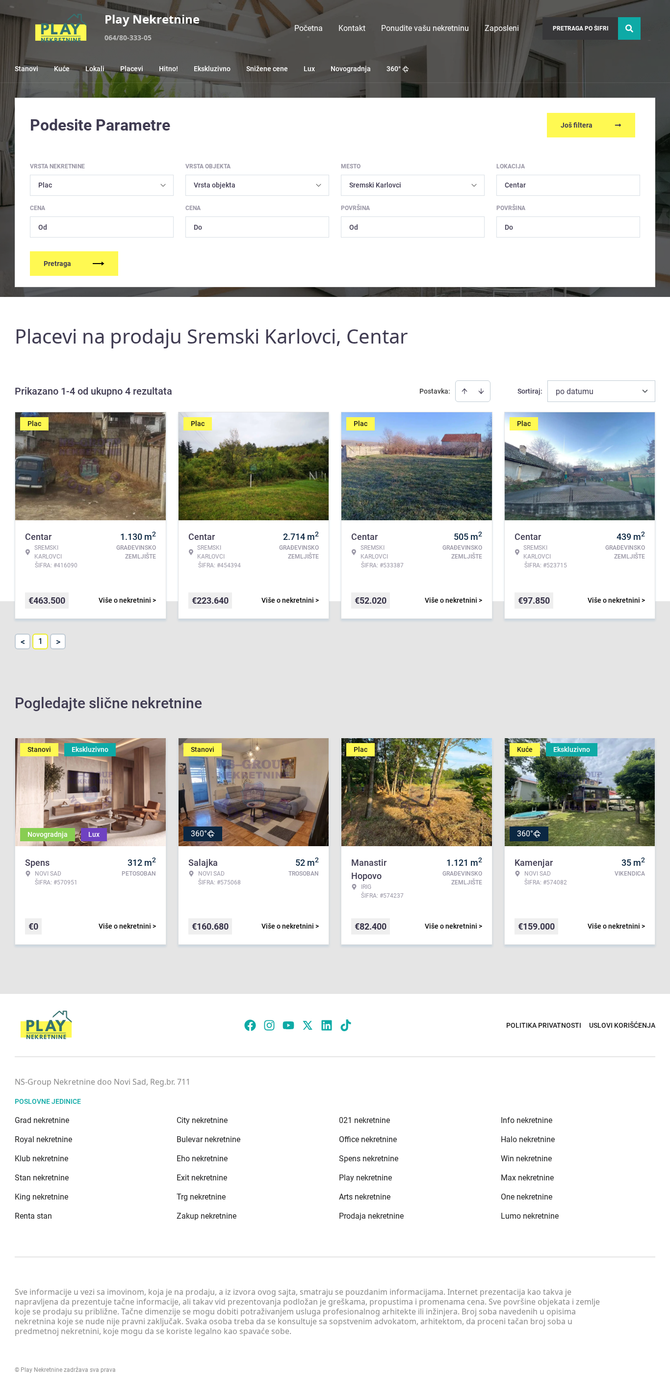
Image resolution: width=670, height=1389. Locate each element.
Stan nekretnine (42, 1177)
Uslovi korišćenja (622, 1025)
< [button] (23, 642)
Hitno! (168, 69)
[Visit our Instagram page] (269, 1025)
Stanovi (26, 69)
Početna (308, 28)
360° (394, 69)
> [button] (58, 642)
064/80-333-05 (128, 37)
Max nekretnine (527, 1177)
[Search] (629, 28)
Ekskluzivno (212, 69)
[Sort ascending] (464, 391)
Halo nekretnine (528, 1139)
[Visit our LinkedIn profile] (327, 1025)
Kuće (62, 69)
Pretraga (57, 263)
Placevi (131, 69)
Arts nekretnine (364, 1197)
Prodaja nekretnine (371, 1216)
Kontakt (351, 28)
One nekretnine (526, 1197)
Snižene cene (267, 69)
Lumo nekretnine (530, 1216)
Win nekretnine (526, 1158)
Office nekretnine (368, 1139)
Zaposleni (502, 28)
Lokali (94, 69)
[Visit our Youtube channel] (288, 1025)
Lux (309, 69)
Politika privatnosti (543, 1025)
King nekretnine (41, 1197)
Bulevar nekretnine (208, 1139)
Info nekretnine (526, 1120)
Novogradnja (351, 69)
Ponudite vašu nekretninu (425, 28)
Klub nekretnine (41, 1158)
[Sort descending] (481, 391)
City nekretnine (202, 1120)
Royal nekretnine (43, 1139)
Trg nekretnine (201, 1197)
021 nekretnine (364, 1120)
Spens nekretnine (368, 1158)
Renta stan (33, 1216)
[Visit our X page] (307, 1025)
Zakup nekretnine (206, 1216)
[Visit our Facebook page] (250, 1025)
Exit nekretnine (202, 1177)
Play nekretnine (365, 1177)
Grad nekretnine (42, 1120)
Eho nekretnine (202, 1158)
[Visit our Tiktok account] (346, 1025)
